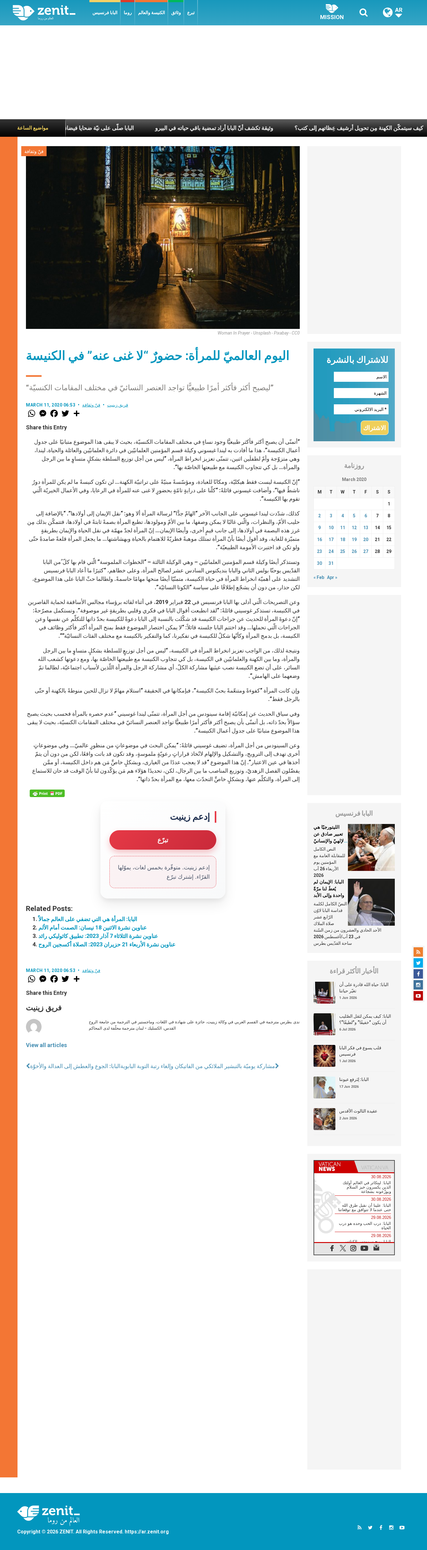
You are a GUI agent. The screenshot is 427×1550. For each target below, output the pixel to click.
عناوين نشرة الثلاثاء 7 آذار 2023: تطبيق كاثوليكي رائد (98, 936)
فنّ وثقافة (33, 151)
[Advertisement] (213, 72)
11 (342, 527)
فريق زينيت (117, 404)
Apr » (332, 577)
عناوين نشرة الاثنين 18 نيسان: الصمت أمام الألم (92, 927)
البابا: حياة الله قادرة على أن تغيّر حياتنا (364, 987)
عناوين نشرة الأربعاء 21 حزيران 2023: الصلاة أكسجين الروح (107, 944)
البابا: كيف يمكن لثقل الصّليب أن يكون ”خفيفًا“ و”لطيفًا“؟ (365, 1019)
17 (331, 539)
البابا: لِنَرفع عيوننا (354, 1079)
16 (319, 539)
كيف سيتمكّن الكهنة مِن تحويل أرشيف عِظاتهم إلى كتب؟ (316, 128)
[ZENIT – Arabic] (51, 12)
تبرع (191, 12)
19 (354, 539)
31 (331, 563)
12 (354, 527)
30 (319, 563)
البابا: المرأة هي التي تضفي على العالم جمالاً (87, 919)
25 (342, 551)
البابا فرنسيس (105, 12)
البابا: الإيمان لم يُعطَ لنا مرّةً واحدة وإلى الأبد (329, 888)
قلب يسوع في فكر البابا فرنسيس (360, 1050)
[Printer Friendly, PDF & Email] (47, 793)
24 (331, 551)
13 (365, 527)
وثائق (176, 12)
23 (319, 551)
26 (354, 551)
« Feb (319, 577)
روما (128, 12)
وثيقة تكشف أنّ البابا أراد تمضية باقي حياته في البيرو (172, 128)
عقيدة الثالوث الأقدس (358, 1110)
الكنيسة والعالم (151, 12)
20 (365, 539)
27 (365, 551)
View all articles (46, 1045)
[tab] (334, 1166)
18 (342, 539)
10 (331, 527)
